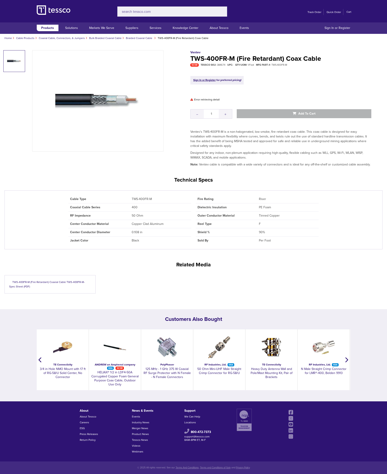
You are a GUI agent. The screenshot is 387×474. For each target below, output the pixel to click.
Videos (136, 445)
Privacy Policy (243, 467)
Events (244, 28)
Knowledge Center (185, 28)
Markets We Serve (101, 28)
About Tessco (219, 28)
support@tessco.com (197, 436)
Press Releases (89, 434)
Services (155, 28)
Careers (84, 422)
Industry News (140, 422)
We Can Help (192, 416)
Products (47, 28)
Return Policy (88, 439)
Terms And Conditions (187, 467)
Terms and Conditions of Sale (215, 467)
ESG (82, 428)
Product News (140, 434)
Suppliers (131, 28)
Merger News (140, 428)
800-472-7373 (201, 432)
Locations (190, 422)
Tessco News (140, 439)
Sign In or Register (337, 28)
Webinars (137, 451)
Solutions (71, 28)
